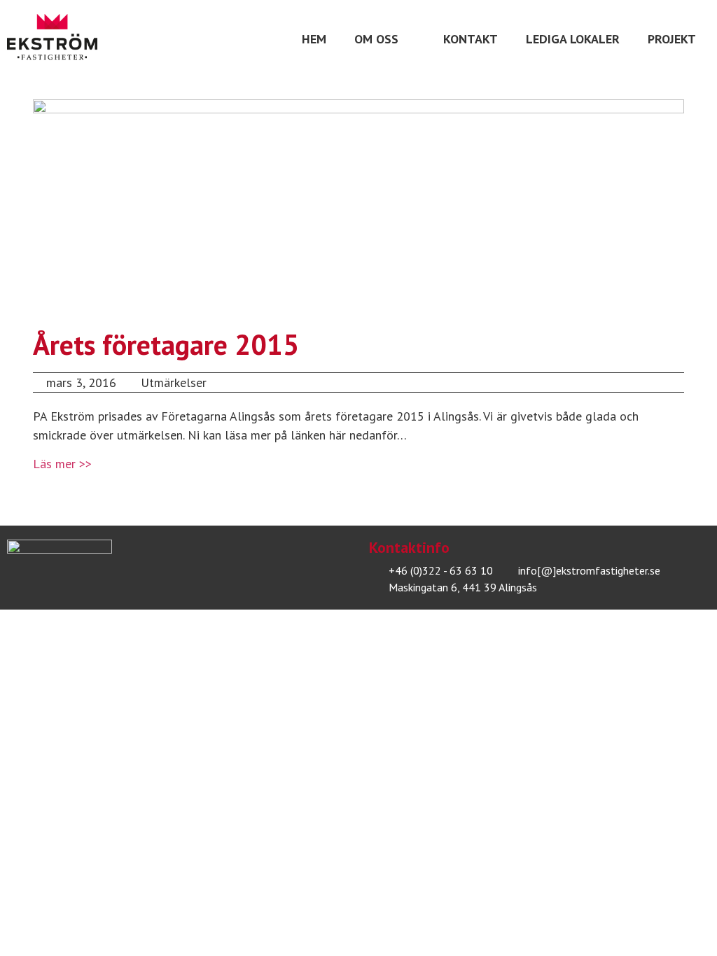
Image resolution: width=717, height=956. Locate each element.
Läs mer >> (62, 464)
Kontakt (470, 39)
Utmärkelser (174, 382)
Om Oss (376, 39)
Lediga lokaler (573, 39)
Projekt (672, 39)
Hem (314, 39)
